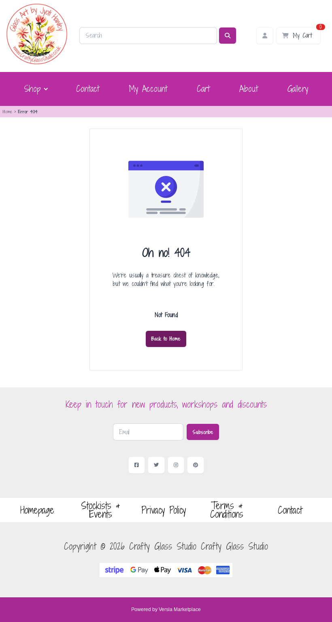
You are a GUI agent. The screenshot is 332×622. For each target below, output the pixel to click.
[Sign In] (264, 35)
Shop (32, 89)
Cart (203, 89)
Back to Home (166, 338)
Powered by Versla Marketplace (166, 609)
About (248, 89)
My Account (148, 89)
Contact (87, 89)
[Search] (227, 35)
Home (7, 111)
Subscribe (202, 432)
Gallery (297, 89)
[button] (35, 89)
